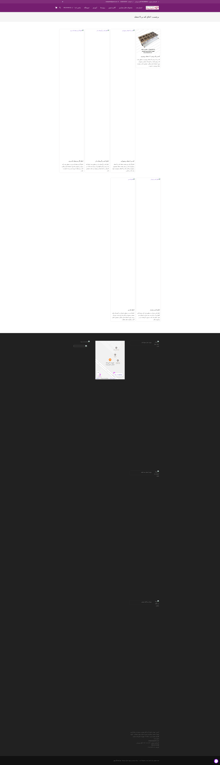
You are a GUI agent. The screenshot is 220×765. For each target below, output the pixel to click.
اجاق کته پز (131, 310)
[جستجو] (60, 7)
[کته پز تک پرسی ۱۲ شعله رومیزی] (148, 41)
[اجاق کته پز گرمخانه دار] (97, 93)
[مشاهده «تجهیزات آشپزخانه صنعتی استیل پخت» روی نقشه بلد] (110, 360)
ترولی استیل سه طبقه (146, 472)
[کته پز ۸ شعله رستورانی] (122, 93)
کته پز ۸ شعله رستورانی (127, 161)
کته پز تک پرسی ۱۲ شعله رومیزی (150, 56)
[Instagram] (70, 1)
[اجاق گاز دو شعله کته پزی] (71, 93)
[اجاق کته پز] (122, 242)
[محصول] (56, 7)
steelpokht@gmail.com (111, 1)
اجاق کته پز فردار (155, 310)
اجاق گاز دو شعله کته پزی (76, 161)
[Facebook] (65, 1)
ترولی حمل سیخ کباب (146, 342)
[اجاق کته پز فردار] (148, 242)
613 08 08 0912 (67, 7)
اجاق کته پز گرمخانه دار (102, 161)
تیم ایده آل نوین (117, 760)
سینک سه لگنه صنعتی (146, 602)
